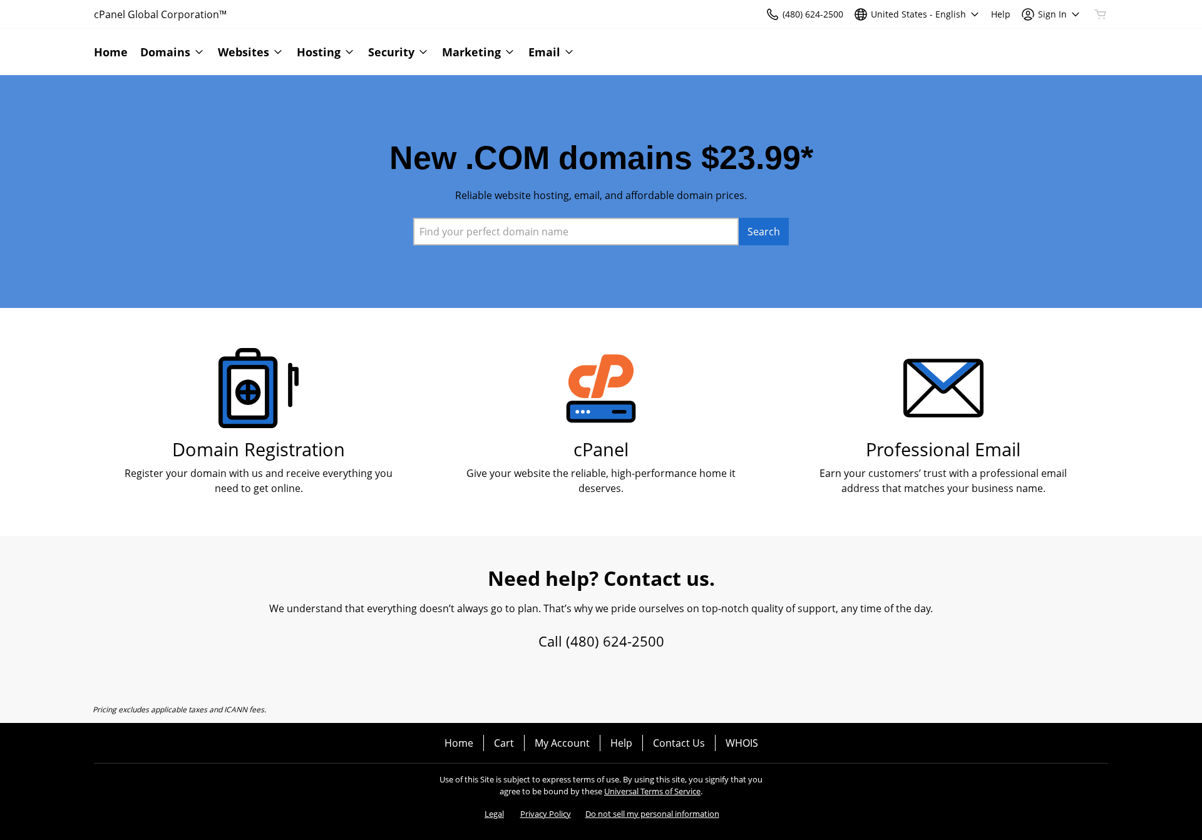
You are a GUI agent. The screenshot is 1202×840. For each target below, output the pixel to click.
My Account (562, 743)
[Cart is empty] (1100, 14)
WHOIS (742, 743)
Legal (494, 813)
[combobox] (575, 231)
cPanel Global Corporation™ (160, 14)
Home (458, 743)
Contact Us (679, 743)
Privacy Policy (545, 813)
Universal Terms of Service (652, 791)
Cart (504, 743)
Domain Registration (258, 449)
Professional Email (943, 449)
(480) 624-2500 (615, 641)
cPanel (601, 449)
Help (621, 743)
